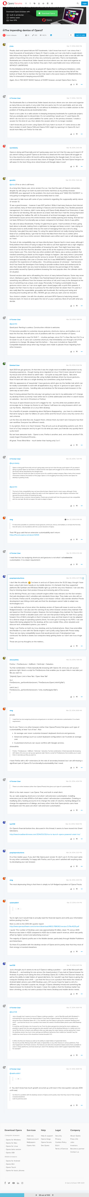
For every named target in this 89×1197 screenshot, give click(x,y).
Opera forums (46, 1142)
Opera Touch (11, 1167)
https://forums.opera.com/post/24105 (24, 535)
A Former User (15, 98)
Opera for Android (13, 1161)
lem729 (12, 824)
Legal (58, 1130)
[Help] (52, 3)
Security (58, 1136)
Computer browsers (12, 1135)
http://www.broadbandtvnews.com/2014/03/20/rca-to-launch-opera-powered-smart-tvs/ (45, 834)
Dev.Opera (45, 1145)
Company (75, 1130)
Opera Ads (31, 1145)
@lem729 (13, 1012)
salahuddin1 (14, 903)
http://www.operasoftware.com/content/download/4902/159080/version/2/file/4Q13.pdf (44, 926)
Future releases (11, 35)
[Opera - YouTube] (13, 1183)
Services (31, 1130)
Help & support (47, 1136)
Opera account (33, 1139)
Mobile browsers (11, 1157)
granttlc (13, 180)
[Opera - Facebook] (5, 1182)
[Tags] (34, 3)
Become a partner (77, 1149)
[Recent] (30, 3)
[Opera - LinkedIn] (18, 1183)
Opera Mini (10, 1164)
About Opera (75, 1136)
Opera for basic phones (15, 1170)
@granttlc (13, 324)
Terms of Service (61, 1149)
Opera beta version (13, 1149)
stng (11, 519)
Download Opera (48, 13)
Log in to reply (80, 35)
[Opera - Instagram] (22, 1183)
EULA (57, 1145)
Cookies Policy (60, 1142)
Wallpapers (31, 1142)
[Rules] (48, 3)
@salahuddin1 (15, 1073)
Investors (74, 1145)
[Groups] (43, 3)
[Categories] (26, 3)
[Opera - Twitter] (9, 1183)
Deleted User (15, 365)
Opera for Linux (12, 1146)
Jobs (72, 1142)
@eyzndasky (14, 463)
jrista (11, 46)
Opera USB (10, 1153)
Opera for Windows (13, 1140)
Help (43, 1130)
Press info (74, 1139)
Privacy (58, 1139)
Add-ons (30, 1136)
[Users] (39, 3)
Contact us (74, 1152)
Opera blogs (46, 1139)
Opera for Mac (11, 1143)
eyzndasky (14, 148)
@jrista (12, 184)
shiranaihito (14, 660)
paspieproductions (17, 578)
